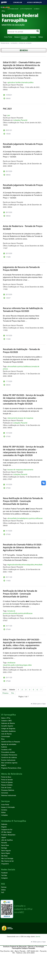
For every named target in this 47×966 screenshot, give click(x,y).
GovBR (4, 2)
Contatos (33, 37)
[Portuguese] (1, 7)
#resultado (38, 564)
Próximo (5, 693)
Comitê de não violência (9, 757)
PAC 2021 (7, 108)
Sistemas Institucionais (8, 795)
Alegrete (4, 827)
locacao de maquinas (25, 418)
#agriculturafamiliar (14, 564)
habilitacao (27, 366)
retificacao (39, 518)
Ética (2, 739)
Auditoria (4, 747)
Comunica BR (17, 2)
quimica (32, 518)
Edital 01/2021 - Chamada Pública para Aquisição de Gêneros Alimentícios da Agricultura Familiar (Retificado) (21, 65)
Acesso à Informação (21, 37)
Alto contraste (26, 9)
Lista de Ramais (6, 734)
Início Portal (8, 37)
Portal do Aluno (6, 777)
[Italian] (7, 7)
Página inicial (5, 43)
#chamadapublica (28, 564)
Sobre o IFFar (5, 718)
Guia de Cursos (6, 787)
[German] (5, 7)
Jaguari (3, 837)
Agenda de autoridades (8, 744)
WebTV (3, 765)
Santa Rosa (5, 845)
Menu (25, 50)
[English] (3, 7)
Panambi (4, 843)
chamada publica (27, 82)
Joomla (37, 936)
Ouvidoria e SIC (6, 750)
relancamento (12, 418)
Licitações (24, 38)
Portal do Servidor (7, 780)
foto (9, 665)
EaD (2, 892)
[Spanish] (9, 7)
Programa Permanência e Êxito (11, 768)
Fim (12, 693)
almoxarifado (12, 518)
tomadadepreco (23, 518)
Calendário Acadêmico (8, 731)
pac (8, 115)
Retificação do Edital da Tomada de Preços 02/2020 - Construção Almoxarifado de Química (20, 593)
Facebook (4, 873)
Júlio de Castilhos (7, 840)
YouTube (4, 875)
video (30, 665)
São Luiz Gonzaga (7, 858)
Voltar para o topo (39, 703)
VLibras (36, 9)
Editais (40, 37)
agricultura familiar (14, 82)
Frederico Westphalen (8, 835)
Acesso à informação (34, 2)
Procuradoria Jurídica (8, 752)
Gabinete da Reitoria (8, 723)
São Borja (4, 856)
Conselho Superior (7, 726)
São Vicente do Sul (7, 861)
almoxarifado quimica (15, 366)
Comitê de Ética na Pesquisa (10, 742)
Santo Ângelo (5, 853)
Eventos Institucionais (8, 760)
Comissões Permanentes (9, 755)
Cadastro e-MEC (6, 721)
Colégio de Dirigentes (8, 728)
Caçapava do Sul (6, 829)
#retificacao (28, 613)
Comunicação (5, 736)
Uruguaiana (5, 864)
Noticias (3, 887)
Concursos (4, 793)
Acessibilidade (13, 9)
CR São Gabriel (6, 832)
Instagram (4, 878)
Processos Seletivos (7, 790)
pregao (24, 665)
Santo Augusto (6, 850)
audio (13, 665)
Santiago (4, 848)
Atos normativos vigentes (9, 763)
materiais (18, 665)
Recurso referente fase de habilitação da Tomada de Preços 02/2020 (23, 309)
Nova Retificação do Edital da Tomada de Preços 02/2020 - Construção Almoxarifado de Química (23, 501)
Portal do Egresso (7, 782)
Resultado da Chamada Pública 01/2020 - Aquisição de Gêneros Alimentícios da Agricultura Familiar (23, 547)
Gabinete (4, 824)
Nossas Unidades (6, 785)
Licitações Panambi (20, 120)
